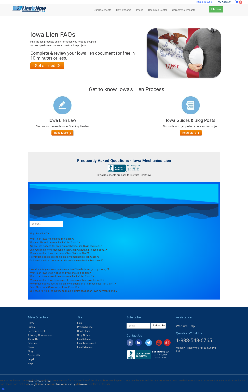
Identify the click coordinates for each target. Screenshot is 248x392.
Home (31, 323)
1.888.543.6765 (204, 1)
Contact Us (34, 355)
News (31, 347)
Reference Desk (36, 331)
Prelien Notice (85, 327)
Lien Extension (85, 347)
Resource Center (157, 9)
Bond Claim (83, 331)
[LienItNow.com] (29, 10)
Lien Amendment (86, 343)
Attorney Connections (40, 335)
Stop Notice (83, 335)
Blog (30, 351)
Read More (61, 132)
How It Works (123, 9)
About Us (33, 339)
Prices (139, 9)
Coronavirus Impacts (183, 9)
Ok (3, 388)
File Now (216, 9)
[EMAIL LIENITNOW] (167, 342)
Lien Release (84, 339)
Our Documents (102, 9)
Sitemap (32, 343)
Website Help (185, 326)
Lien (79, 323)
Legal (31, 359)
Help (30, 363)
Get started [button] (45, 65)
